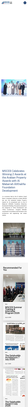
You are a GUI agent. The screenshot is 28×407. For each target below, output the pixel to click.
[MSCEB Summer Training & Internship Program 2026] (14, 297)
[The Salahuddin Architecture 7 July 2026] (14, 344)
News (6, 304)
